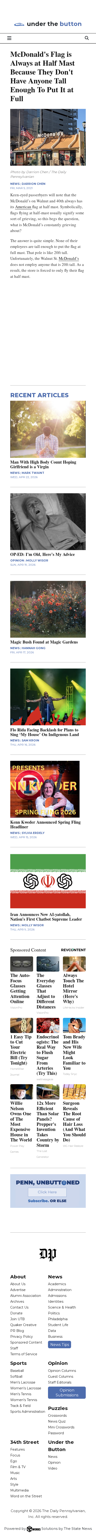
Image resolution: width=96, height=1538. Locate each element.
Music (15, 1473)
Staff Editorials (59, 1382)
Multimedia (19, 1490)
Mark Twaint (33, 473)
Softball (16, 1376)
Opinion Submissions (67, 1392)
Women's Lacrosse (25, 1388)
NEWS (15, 184)
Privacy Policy (21, 1336)
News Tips (59, 1344)
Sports (18, 1363)
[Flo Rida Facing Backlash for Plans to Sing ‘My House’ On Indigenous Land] (48, 697)
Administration (60, 1290)
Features (17, 1449)
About (18, 1277)
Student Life (58, 1325)
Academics (57, 1284)
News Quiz (57, 1421)
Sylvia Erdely (33, 833)
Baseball (17, 1371)
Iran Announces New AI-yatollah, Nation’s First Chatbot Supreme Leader (46, 916)
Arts (13, 1479)
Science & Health (62, 1307)
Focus (15, 1455)
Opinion (58, 1363)
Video (52, 1468)
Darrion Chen (33, 184)
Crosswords (57, 1415)
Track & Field (20, 1406)
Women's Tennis (23, 1400)
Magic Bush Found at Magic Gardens (44, 642)
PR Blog (17, 1331)
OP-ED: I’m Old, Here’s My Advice (42, 554)
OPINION (17, 560)
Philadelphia (58, 1319)
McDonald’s (69, 258)
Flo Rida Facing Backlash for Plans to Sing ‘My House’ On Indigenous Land (44, 732)
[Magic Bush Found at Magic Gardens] (48, 609)
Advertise (18, 1290)
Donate (16, 1313)
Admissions (57, 1296)
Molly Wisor (37, 560)
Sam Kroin (30, 740)
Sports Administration (27, 1411)
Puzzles (58, 1408)
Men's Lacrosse (22, 1382)
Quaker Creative (23, 1325)
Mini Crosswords (61, 1427)
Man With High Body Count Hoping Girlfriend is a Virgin (43, 464)
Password (56, 1433)
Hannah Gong (33, 648)
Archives (17, 1301)
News (55, 1277)
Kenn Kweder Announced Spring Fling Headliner (45, 824)
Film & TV (18, 1467)
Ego (13, 1461)
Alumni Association (25, 1296)
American (23, 206)
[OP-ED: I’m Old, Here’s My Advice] (48, 521)
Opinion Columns (62, 1371)
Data (52, 1331)
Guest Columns (60, 1376)
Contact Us (19, 1307)
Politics (54, 1313)
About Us (17, 1284)
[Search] (87, 38)
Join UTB (17, 1319)
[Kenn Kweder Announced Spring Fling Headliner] (48, 789)
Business (55, 1336)
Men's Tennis (20, 1394)
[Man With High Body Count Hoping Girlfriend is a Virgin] (48, 429)
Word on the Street (26, 1496)
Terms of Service (23, 1354)
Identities (55, 1301)
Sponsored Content (26, 1342)
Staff (14, 1348)
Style (14, 1484)
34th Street (24, 1442)
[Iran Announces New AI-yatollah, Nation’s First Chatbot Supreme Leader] (48, 881)
